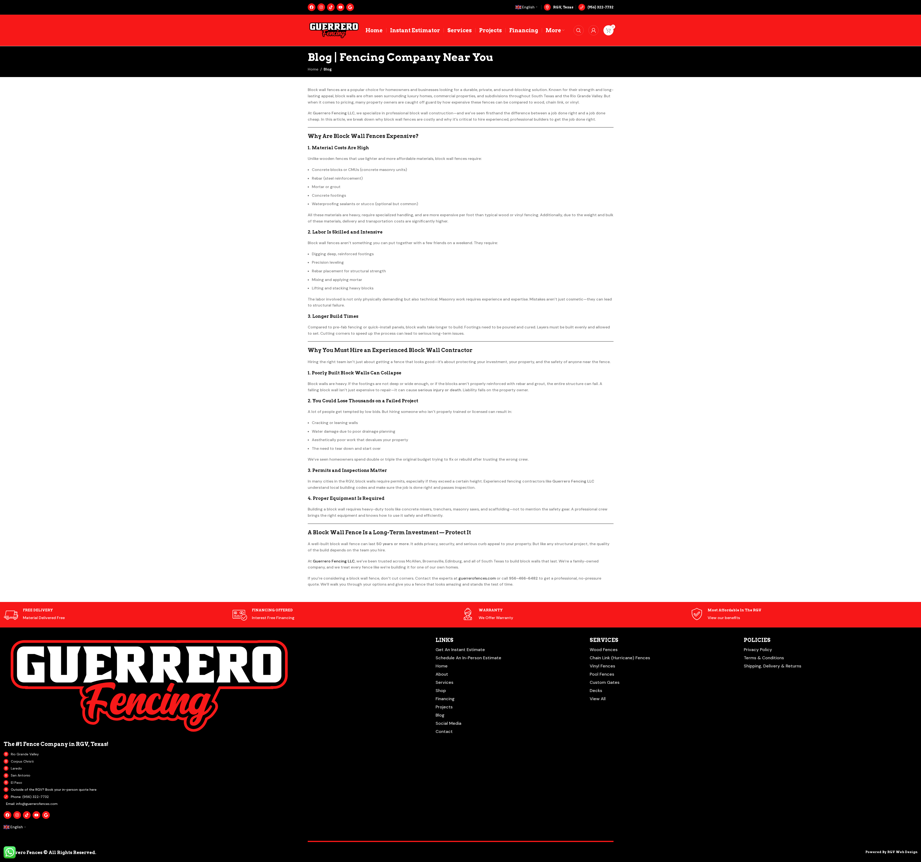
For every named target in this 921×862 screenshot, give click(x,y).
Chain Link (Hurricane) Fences (620, 658)
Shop (441, 690)
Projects (444, 707)
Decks (596, 690)
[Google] (350, 7)
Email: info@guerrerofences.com (32, 804)
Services (444, 682)
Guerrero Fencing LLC (334, 561)
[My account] (593, 30)
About (442, 674)
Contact (444, 731)
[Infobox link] (596, 7)
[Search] (578, 30)
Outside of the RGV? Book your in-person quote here (54, 789)
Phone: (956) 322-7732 (30, 797)
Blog (328, 69)
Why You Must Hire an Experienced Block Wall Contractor (390, 350)
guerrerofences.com (477, 578)
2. (345, 232)
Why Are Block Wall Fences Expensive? (363, 136)
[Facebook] (311, 7)
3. (333, 316)
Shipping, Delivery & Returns (772, 666)
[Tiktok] (331, 7)
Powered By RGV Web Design (891, 852)
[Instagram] (321, 7)
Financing (445, 699)
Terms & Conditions (764, 658)
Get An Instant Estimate (460, 650)
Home (313, 69)
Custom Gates (605, 682)
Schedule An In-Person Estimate (468, 658)
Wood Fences (604, 650)
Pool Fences (602, 674)
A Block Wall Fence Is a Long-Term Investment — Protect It (389, 532)
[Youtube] (340, 7)
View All (598, 699)
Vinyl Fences (602, 666)
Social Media (448, 723)
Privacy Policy (758, 650)
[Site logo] (334, 30)
